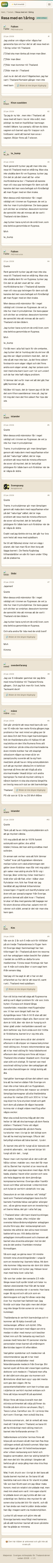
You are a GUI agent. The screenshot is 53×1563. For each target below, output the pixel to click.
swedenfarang (19, 665)
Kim (13, 927)
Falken (14, 26)
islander (15, 416)
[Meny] (49, 4)
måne (14, 711)
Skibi (13, 573)
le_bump (15, 153)
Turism (10, 12)
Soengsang (17, 485)
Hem (3, 12)
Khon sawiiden (19, 102)
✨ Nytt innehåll (17, 4)
